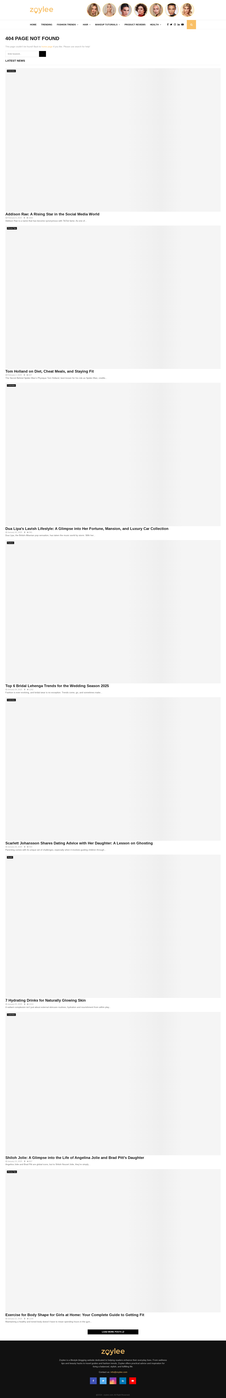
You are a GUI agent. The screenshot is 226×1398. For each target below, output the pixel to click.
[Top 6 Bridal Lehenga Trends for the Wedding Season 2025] (113, 611)
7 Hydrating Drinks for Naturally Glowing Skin (45, 1000)
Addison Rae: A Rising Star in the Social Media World (52, 214)
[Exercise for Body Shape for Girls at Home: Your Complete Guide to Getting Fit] (113, 1240)
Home (33, 24)
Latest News (15, 60)
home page (47, 46)
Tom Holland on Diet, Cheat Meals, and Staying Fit (49, 371)
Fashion (10, 543)
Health (154, 24)
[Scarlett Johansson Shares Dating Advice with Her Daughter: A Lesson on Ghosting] (113, 769)
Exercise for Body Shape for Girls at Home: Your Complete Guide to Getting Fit (74, 1315)
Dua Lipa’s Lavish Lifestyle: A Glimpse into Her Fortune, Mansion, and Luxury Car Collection (87, 529)
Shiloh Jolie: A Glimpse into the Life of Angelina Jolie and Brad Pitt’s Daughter (74, 1158)
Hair (85, 24)
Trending (46, 24)
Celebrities (11, 71)
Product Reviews (135, 24)
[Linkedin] (179, 24)
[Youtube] (183, 24)
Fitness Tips (12, 228)
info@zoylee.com (119, 1372)
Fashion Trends (66, 24)
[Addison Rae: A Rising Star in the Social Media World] (113, 140)
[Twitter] (172, 24)
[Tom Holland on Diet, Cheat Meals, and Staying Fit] (113, 297)
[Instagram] (176, 24)
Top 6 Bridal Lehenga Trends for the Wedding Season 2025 (57, 686)
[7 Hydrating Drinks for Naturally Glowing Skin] (113, 926)
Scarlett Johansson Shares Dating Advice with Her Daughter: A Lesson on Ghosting (79, 843)
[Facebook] (168, 24)
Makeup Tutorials (106, 24)
